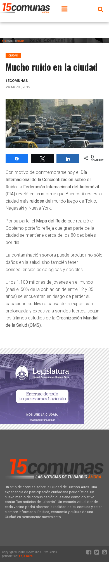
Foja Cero (26, 556)
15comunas (17, 81)
